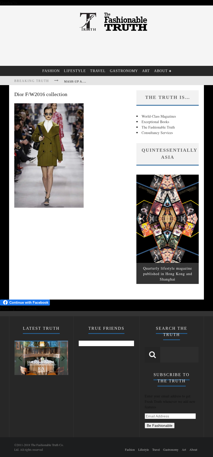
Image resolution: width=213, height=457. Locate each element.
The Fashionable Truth (158, 127)
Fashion (51, 71)
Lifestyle (75, 71)
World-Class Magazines (159, 116)
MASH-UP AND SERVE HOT (85, 81)
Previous (20, 358)
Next (63, 358)
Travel (98, 71)
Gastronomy (124, 71)
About (161, 71)
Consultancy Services (157, 132)
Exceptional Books (155, 121)
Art (146, 71)
